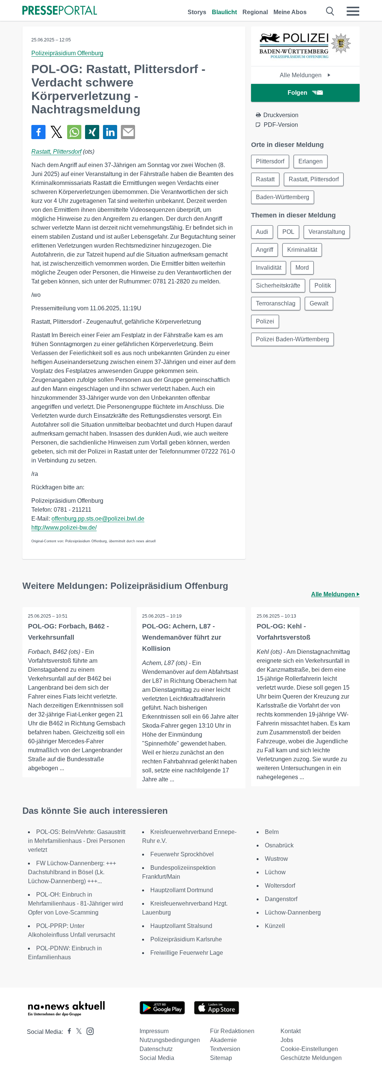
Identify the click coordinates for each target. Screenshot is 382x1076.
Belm (272, 832)
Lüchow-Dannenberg (293, 912)
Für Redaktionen (232, 1031)
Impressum (154, 1031)
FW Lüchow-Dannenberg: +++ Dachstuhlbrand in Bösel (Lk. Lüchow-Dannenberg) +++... (72, 872)
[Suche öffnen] (330, 11)
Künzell (275, 926)
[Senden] (128, 132)
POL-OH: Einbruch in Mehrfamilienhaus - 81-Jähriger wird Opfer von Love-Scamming (75, 903)
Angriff (264, 250)
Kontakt (291, 1031)
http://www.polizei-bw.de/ (64, 527)
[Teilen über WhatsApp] (74, 132)
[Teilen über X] (56, 132)
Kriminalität (302, 250)
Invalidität (268, 267)
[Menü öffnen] (353, 11)
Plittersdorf (270, 161)
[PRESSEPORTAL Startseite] (59, 11)
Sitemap (221, 1058)
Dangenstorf (281, 899)
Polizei (265, 321)
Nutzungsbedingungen (170, 1040)
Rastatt (265, 179)
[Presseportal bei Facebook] (67, 1032)
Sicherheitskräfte (278, 285)
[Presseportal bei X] (76, 1032)
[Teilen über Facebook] (38, 132)
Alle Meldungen (301, 75)
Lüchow (275, 872)
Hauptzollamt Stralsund (181, 926)
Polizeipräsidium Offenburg (67, 53)
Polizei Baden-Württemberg (292, 339)
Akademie (223, 1040)
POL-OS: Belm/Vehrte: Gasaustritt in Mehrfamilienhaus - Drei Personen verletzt (76, 841)
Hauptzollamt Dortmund (181, 890)
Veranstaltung (327, 232)
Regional (255, 12)
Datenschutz (156, 1049)
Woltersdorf (280, 885)
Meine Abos (290, 12)
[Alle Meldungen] (305, 59)
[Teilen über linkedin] (110, 132)
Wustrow (276, 859)
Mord (302, 267)
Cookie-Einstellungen (309, 1049)
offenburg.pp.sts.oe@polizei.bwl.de (97, 518)
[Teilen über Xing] (92, 132)
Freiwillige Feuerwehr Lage (186, 953)
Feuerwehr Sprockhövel (182, 854)
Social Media (157, 1058)
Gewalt (319, 303)
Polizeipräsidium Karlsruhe (186, 939)
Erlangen (310, 161)
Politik (322, 285)
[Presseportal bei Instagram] (88, 1031)
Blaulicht (224, 12)
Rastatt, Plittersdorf (56, 151)
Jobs (287, 1040)
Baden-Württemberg (282, 197)
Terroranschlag (275, 303)
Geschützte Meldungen (311, 1058)
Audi (262, 232)
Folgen (297, 93)
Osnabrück (279, 845)
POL (288, 232)
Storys (197, 12)
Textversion (225, 1049)
